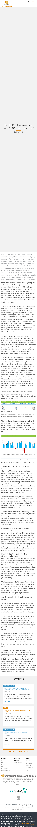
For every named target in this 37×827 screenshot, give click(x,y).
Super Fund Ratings (4, 761)
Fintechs (16, 767)
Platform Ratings (5, 771)
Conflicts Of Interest (25, 806)
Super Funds (17, 765)
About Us (28, 761)
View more (7, 701)
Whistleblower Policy (26, 808)
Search (29, 1)
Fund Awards (4, 768)
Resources (28, 765)
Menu (32, 1)
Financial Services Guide (11, 806)
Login (27, 770)
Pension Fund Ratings (4, 765)
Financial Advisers (18, 762)
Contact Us (29, 763)
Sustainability (29, 767)
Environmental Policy (18, 809)
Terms (27, 804)
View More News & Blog (18, 752)
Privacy (21, 804)
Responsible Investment (11, 808)
